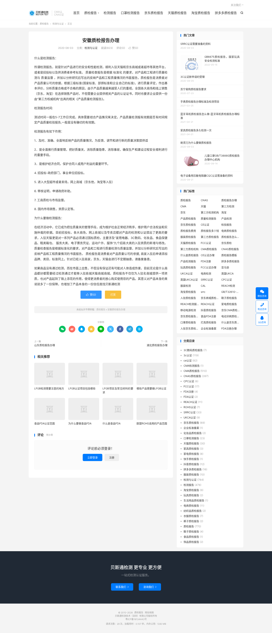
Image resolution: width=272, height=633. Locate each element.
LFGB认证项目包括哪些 (81, 388)
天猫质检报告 (177, 13)
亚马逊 (225, 267)
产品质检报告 (188, 218)
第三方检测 (227, 206)
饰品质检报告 (191, 541)
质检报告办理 (229, 200)
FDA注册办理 (229, 328)
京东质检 (226, 243)
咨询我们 (149, 586)
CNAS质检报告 (230, 249)
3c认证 (188, 355)
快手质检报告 (191, 458)
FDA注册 (206, 261)
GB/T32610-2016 (230, 291)
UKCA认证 (186, 273)
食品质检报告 (191, 536)
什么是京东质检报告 (230, 322)
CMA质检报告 (209, 249)
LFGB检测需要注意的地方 (49, 388)
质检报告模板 (229, 255)
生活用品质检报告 (194, 500)
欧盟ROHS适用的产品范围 (152, 423)
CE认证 (205, 224)
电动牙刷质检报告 (230, 316)
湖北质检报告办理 (157, 345)
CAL (203, 285)
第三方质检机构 (189, 249)
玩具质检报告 (188, 267)
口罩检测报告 (130, 13)
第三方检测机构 (210, 212)
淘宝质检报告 (200, 13)
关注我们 (236, 4)
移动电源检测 (188, 310)
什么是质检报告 (189, 255)
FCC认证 (206, 243)
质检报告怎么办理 (230, 236)
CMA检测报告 (192, 365)
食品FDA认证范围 (44, 423)
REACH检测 (228, 285)
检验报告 (226, 224)
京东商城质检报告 (210, 297)
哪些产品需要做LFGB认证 (151, 388)
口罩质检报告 (188, 322)
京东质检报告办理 (189, 316)
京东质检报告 (153, 13)
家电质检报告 (229, 304)
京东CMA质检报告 (230, 310)
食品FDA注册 (208, 316)
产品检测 (226, 218)
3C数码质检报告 (193, 350)
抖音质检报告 (208, 310)
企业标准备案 (208, 328)
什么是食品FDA (111, 423)
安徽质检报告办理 (100, 40)
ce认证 (188, 360)
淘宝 (223, 212)
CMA (183, 206)
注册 (111, 457)
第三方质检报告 (210, 236)
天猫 (203, 206)
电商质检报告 (229, 230)
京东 (183, 212)
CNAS (204, 200)
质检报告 (39, 13)
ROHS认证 (190, 407)
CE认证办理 (207, 255)
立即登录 (92, 457)
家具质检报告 (191, 448)
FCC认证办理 (208, 267)
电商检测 (206, 273)
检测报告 (110, 13)
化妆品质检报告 (193, 433)
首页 (76, 13)
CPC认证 (226, 279)
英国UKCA (227, 273)
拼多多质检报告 (226, 13)
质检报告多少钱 (210, 230)
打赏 (113, 294)
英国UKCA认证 (189, 279)
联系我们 (122, 586)
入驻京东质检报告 (189, 328)
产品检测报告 (188, 261)
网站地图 (149, 612)
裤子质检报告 (191, 521)
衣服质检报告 (191, 516)
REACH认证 (207, 304)
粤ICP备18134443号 (136, 619)
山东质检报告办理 (44, 345)
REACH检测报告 (189, 304)
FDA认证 (189, 396)
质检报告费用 (188, 230)
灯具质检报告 (208, 322)
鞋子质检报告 (229, 297)
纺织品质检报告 (193, 510)
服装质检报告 (188, 236)
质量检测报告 (208, 218)
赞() (133, 47)
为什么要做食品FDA (79, 423)
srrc (203, 291)
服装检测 (185, 285)
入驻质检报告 (188, 297)
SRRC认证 (207, 279)
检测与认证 (58, 23)
